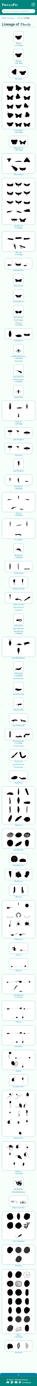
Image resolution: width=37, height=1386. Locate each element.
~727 (18, 743)
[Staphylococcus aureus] (18, 1292)
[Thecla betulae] (18, 36)
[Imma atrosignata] (22, 167)
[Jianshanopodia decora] (22, 718)
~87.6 (18, 132)
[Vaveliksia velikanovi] (14, 890)
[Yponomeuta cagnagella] (10, 237)
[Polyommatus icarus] (27, 123)
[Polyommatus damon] (10, 96)
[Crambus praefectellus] (14, 167)
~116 (18, 228)
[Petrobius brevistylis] (27, 497)
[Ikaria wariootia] (10, 791)
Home (4, 18)
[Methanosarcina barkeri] (27, 1216)
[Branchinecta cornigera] (22, 582)
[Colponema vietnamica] (27, 1113)
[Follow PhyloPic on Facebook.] (20, 1382)
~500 (18, 557)
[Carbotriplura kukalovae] (18, 464)
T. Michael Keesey (20, 1380)
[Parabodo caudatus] (22, 1164)
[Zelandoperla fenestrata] (18, 415)
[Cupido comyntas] (27, 114)
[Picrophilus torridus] (10, 1225)
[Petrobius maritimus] (18, 497)
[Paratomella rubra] (27, 809)
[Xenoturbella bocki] (18, 809)
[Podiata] (14, 1064)
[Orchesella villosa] (18, 548)
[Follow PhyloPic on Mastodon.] (12, 1382)
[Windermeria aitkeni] (18, 843)
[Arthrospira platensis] (27, 1292)
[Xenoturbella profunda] (10, 809)
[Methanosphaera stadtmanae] (10, 1216)
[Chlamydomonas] (18, 1131)
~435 (18, 489)
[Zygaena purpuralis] (10, 192)
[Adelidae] (27, 263)
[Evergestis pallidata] (27, 159)
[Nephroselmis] (18, 1122)
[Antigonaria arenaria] (10, 800)
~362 (18, 382)
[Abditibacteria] (27, 1283)
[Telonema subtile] (10, 1104)
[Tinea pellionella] (18, 237)
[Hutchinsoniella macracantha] (10, 597)
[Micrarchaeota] (18, 1250)
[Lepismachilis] (14, 506)
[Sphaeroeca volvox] (18, 905)
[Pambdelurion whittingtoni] (18, 703)
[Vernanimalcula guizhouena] (27, 818)
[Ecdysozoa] (14, 754)
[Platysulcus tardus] (27, 1095)
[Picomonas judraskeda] (18, 1113)
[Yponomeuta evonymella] (27, 237)
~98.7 (18, 150)
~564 (18, 676)
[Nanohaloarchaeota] (27, 1250)
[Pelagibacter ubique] (27, 1301)
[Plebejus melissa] (18, 114)
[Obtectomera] (18, 159)
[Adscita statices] (10, 210)
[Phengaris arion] (18, 123)
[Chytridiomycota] (18, 979)
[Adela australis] (10, 263)
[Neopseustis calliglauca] (18, 310)
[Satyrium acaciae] (14, 72)
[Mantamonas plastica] (10, 1055)
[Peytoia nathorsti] (18, 687)
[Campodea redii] (27, 524)
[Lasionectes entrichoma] (10, 566)
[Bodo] (10, 1155)
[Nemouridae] (18, 406)
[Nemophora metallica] (18, 263)
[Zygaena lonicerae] (27, 183)
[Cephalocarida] (18, 597)
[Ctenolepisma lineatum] (27, 479)
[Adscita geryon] (27, 201)
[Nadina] (18, 800)
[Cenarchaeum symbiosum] (27, 1225)
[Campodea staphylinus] (10, 524)
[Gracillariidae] (22, 245)
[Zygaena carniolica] (18, 183)
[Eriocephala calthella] (27, 334)
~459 (18, 515)
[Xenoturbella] (18, 818)
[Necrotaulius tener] (18, 349)
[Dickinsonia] (10, 834)
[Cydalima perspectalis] (10, 159)
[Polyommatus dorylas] (18, 96)
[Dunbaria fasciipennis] (10, 432)
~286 (18, 358)
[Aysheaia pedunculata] (10, 734)
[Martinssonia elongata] (18, 619)
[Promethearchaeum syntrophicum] (14, 1201)
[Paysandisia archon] (22, 219)
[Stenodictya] (27, 432)
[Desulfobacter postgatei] (18, 1328)
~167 (18, 255)
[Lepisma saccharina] (18, 479)
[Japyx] (18, 533)
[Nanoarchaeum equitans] (10, 1250)
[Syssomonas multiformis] (14, 963)
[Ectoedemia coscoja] (18, 279)
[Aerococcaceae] (18, 1274)
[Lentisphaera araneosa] (18, 1301)
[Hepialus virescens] (18, 295)
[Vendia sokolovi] (27, 843)
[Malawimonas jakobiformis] (14, 1080)
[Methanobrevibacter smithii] (18, 1216)
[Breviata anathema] (10, 1006)
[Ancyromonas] (22, 1080)
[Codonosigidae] (14, 932)
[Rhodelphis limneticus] (18, 1104)
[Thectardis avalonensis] (10, 874)
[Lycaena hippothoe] (27, 87)
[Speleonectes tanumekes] (18, 566)
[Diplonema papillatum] (18, 1155)
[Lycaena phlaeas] (10, 87)
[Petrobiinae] (10, 497)
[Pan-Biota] (10, 1345)
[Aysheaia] (27, 734)
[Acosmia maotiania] (22, 754)
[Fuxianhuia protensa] (18, 651)
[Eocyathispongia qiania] (18, 874)
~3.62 (18, 1174)
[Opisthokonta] (14, 988)
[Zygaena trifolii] (18, 192)
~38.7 (18, 63)
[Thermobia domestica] (10, 479)
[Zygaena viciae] (27, 192)
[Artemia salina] (14, 582)
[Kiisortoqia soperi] (10, 642)
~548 (18, 633)
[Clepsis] (27, 210)
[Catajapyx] (18, 524)
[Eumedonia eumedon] (27, 105)
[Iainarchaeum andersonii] (18, 1259)
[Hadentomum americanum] (10, 406)
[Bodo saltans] (10, 1147)
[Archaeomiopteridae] (18, 390)
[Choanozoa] (18, 923)
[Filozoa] (22, 948)
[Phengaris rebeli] (18, 87)
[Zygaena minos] (18, 201)
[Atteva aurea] (14, 245)
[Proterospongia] (27, 923)
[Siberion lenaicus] (14, 718)
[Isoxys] (27, 642)
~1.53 (18, 997)
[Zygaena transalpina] (10, 201)
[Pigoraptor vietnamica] (14, 948)
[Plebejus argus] (27, 96)
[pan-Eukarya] (18, 1182)
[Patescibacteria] (10, 1310)
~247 (18, 325)
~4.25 (18, 1337)
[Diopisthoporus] (27, 791)
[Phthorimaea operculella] (14, 219)
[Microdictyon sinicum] (18, 734)
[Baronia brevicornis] (22, 141)
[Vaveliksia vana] (22, 890)
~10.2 (18, 45)
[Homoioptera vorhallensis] (18, 432)
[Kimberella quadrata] (14, 776)
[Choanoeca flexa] (10, 914)
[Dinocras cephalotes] (27, 406)
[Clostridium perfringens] (10, 1301)
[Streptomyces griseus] (10, 1292)
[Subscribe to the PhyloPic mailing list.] (7, 1382)
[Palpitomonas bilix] (18, 1095)
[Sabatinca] (10, 334)
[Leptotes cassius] (10, 114)
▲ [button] (18, 1375)
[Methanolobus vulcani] (18, 1225)
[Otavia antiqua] (27, 874)
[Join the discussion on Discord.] (16, 1382)
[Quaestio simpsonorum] (14, 858)
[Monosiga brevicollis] (10, 905)
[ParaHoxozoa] (22, 858)
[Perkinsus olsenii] (27, 1104)
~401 (18, 424)
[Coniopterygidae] (18, 370)
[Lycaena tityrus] (18, 105)
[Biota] (27, 1274)
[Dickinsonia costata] (10, 843)
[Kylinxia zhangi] (18, 667)
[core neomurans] (18, 1234)
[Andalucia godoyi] (27, 1147)
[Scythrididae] (18, 210)
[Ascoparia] (18, 791)
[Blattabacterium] (10, 1274)
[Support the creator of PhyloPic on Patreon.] (26, 1382)
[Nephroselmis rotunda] (10, 1113)
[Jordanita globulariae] (10, 183)
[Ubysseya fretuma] (10, 1095)
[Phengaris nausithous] (10, 105)
